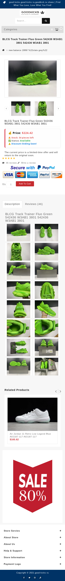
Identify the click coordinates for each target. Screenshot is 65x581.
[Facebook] (24, 578)
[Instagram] (35, 578)
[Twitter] (29, 578)
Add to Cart (25, 184)
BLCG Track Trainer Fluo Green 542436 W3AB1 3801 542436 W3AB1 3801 (28, 217)
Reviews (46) (34, 204)
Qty (4, 184)
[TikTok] (40, 578)
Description (12, 204)
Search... (46, 21)
